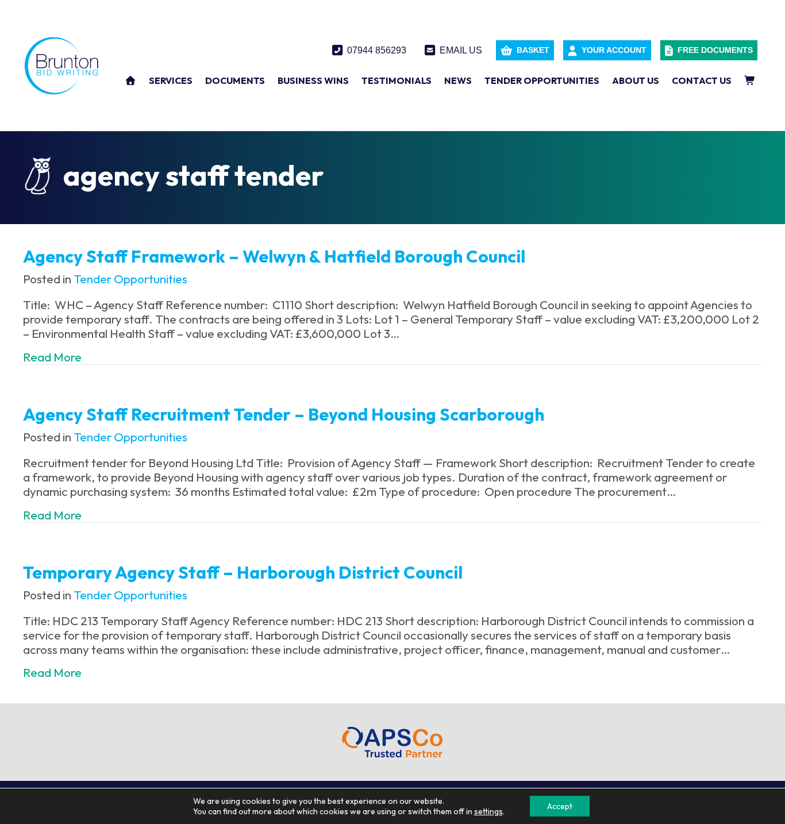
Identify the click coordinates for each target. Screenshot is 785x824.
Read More (52, 357)
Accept (559, 806)
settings (488, 811)
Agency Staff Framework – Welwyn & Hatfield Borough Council (274, 256)
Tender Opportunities (130, 278)
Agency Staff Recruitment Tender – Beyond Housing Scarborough (283, 414)
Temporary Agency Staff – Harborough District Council (243, 572)
